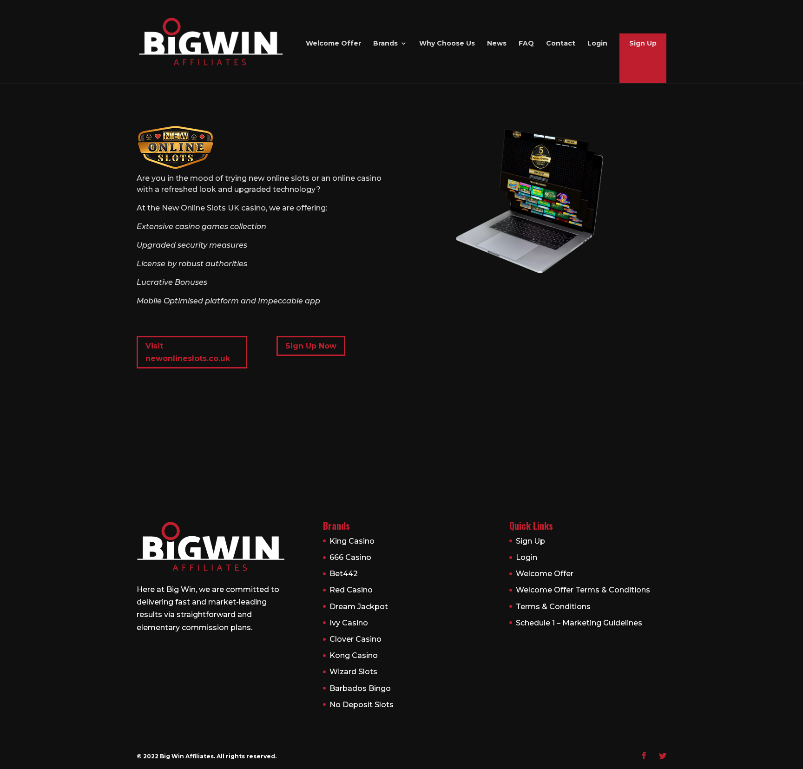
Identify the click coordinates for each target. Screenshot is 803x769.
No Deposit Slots (361, 704)
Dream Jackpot (358, 606)
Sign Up (643, 43)
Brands (385, 43)
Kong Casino (353, 655)
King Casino (352, 541)
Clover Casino (355, 639)
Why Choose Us (447, 43)
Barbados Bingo (360, 688)
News (497, 43)
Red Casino (351, 589)
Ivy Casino (348, 622)
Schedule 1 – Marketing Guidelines (579, 622)
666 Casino (350, 557)
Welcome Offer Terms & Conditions (583, 589)
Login (597, 43)
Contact (560, 43)
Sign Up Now (310, 346)
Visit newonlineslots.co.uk (187, 352)
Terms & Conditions (553, 606)
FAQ (526, 43)
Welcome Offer (333, 43)
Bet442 (343, 573)
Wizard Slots (353, 671)
